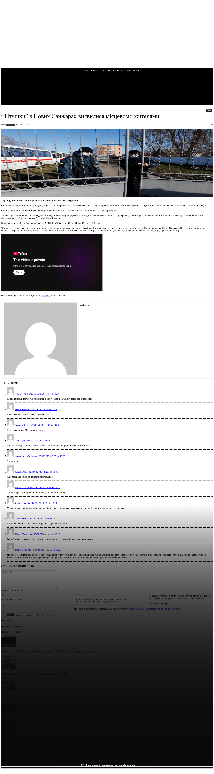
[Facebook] (6, 759)
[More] (48, 759)
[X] (16, 759)
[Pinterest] (27, 759)
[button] (78, 84)
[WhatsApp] (37, 759)
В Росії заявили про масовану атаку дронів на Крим (108, 765)
